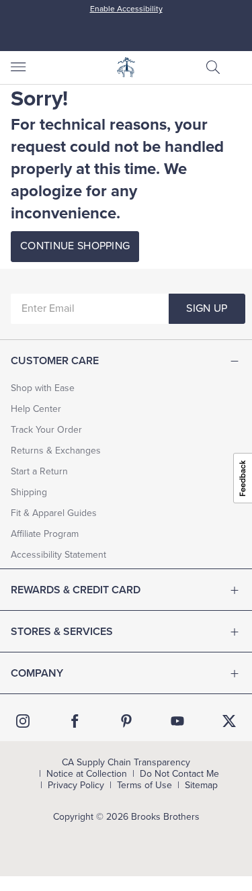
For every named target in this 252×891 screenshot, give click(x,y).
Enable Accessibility (126, 8)
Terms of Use (144, 785)
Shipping (29, 492)
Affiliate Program (45, 534)
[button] (213, 67)
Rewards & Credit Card (75, 590)
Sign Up (206, 308)
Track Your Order (46, 429)
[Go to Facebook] (74, 721)
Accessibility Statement (58, 554)
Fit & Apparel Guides (54, 513)
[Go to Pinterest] (126, 721)
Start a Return (39, 471)
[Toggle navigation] (17, 67)
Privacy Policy (76, 785)
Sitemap (201, 785)
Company (37, 673)
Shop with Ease (43, 388)
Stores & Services (62, 631)
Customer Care (55, 361)
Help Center (36, 409)
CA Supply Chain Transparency (126, 762)
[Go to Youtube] (177, 721)
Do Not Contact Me (179, 774)
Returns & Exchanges (56, 450)
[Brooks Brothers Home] (126, 67)
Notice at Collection (86, 774)
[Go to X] (229, 721)
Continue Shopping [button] (75, 246)
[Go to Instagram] (23, 721)
